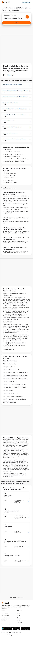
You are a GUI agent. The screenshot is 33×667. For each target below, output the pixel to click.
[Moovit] (6, 2)
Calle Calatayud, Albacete (9, 402)
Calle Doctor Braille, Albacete (10, 393)
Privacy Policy (12, 632)
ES (7, 623)
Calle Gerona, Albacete (8, 378)
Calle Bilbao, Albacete (20, 384)
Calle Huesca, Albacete (21, 378)
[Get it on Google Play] (6, 628)
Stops (18, 620)
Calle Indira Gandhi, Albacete (10, 381)
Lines (18, 613)
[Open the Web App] (25, 628)
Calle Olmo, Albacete (21, 399)
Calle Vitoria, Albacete (22, 372)
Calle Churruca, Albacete (9, 372)
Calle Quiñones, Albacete (9, 366)
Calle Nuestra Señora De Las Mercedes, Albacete (15, 375)
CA (3, 623)
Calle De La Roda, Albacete (9, 361)
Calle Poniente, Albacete (9, 364)
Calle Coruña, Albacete (8, 399)
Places (18, 615)
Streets (18, 617)
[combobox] (16, 15)
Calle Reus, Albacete (8, 384)
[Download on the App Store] (15, 628)
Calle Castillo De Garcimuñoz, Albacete (12, 396)
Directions (19, 622)
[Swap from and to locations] (27, 17)
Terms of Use (5, 632)
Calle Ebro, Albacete (8, 390)
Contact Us (18, 632)
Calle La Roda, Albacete (20, 387)
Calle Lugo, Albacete (8, 387)
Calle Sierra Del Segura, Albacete (11, 369)
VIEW (18, 151)
